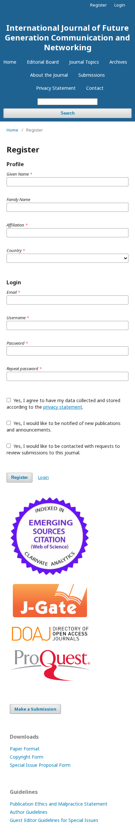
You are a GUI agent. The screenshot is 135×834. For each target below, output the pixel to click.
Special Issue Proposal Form (40, 765)
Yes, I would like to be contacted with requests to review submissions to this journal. (63, 449)
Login (119, 5)
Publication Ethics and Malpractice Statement (58, 804)
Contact (95, 88)
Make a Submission (35, 709)
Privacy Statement (56, 88)
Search (68, 113)
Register (98, 5)
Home (9, 62)
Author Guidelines (29, 812)
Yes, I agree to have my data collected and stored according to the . (63, 403)
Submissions (91, 75)
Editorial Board (43, 62)
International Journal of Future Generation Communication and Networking (67, 37)
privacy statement (62, 407)
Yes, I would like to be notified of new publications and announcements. (64, 426)
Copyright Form (26, 757)
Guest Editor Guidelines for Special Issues (54, 820)
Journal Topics (84, 62)
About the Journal (49, 75)
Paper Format (25, 749)
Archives (118, 62)
